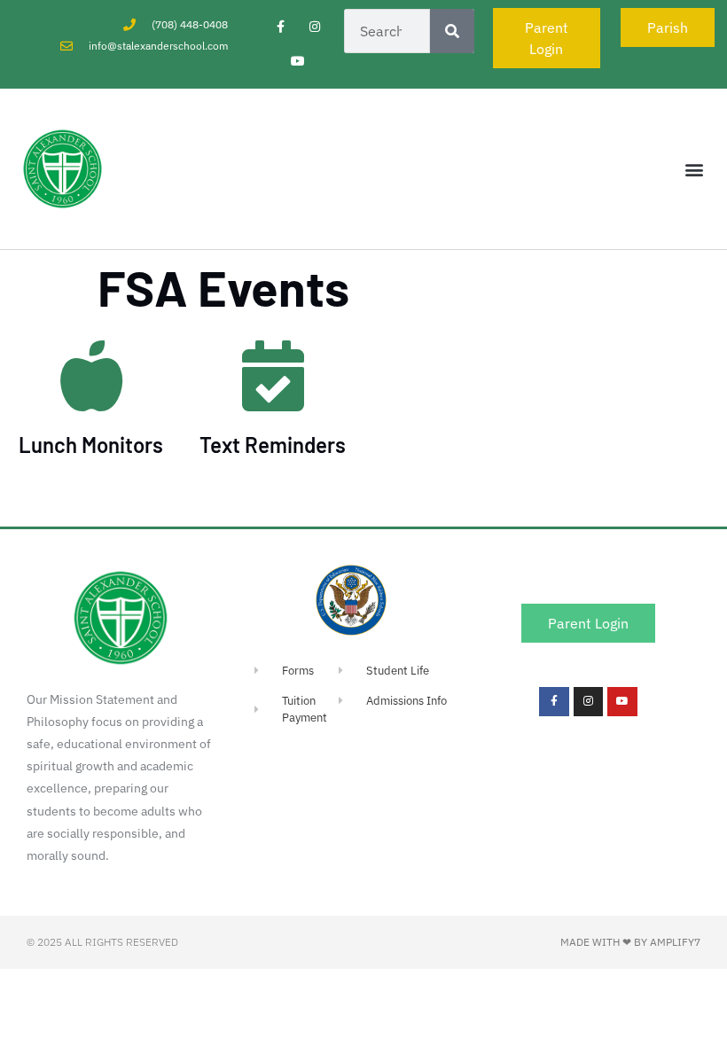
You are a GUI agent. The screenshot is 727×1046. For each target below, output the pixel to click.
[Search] (452, 31)
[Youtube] (297, 60)
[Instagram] (315, 26)
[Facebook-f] (280, 26)
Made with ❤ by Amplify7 (630, 941)
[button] (694, 168)
